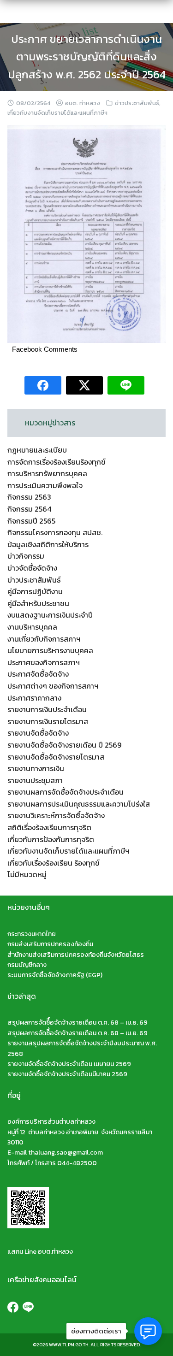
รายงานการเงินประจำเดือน (47, 709)
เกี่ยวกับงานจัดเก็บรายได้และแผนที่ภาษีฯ (57, 112)
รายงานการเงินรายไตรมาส (47, 721)
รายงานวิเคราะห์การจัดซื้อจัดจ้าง (56, 815)
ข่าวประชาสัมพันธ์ (137, 103)
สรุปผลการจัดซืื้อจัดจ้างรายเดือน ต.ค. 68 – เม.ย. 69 (77, 1022)
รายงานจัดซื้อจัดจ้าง (38, 732)
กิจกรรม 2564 (29, 508)
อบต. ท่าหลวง (82, 103)
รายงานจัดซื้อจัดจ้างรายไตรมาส (55, 756)
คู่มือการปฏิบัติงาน (35, 591)
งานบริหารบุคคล (32, 626)
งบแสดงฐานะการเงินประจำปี (50, 614)
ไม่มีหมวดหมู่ (27, 874)
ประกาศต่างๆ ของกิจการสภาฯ (52, 685)
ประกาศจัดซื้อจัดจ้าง (38, 673)
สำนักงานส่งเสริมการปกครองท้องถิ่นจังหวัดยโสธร (75, 955)
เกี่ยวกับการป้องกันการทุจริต (50, 839)
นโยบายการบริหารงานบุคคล (50, 650)
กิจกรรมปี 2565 (31, 520)
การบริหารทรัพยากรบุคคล (47, 473)
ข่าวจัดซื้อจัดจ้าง (32, 567)
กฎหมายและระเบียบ (37, 449)
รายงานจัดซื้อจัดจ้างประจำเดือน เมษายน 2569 (69, 1064)
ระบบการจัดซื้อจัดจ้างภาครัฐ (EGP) (54, 975)
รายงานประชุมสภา (35, 780)
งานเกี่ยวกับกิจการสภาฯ (43, 638)
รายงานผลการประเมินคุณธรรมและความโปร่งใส (78, 803)
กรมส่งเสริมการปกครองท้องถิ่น (50, 944)
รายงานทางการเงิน (35, 768)
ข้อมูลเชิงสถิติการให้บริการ (48, 544)
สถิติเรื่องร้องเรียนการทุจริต (49, 827)
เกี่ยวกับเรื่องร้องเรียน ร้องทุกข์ (53, 862)
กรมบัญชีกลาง (27, 965)
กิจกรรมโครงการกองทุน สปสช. (54, 532)
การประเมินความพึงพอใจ (45, 485)
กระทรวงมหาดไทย (31, 934)
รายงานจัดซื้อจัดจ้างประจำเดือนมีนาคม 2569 (67, 1074)
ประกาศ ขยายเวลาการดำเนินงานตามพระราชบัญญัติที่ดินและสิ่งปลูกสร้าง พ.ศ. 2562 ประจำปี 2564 (87, 57)
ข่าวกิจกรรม (25, 555)
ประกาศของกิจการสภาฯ (43, 662)
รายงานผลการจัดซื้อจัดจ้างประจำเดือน (65, 791)
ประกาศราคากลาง (34, 697)
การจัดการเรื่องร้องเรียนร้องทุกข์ (56, 461)
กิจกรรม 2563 (29, 496)
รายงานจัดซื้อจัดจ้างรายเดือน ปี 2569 (64, 744)
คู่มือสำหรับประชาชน (38, 603)
